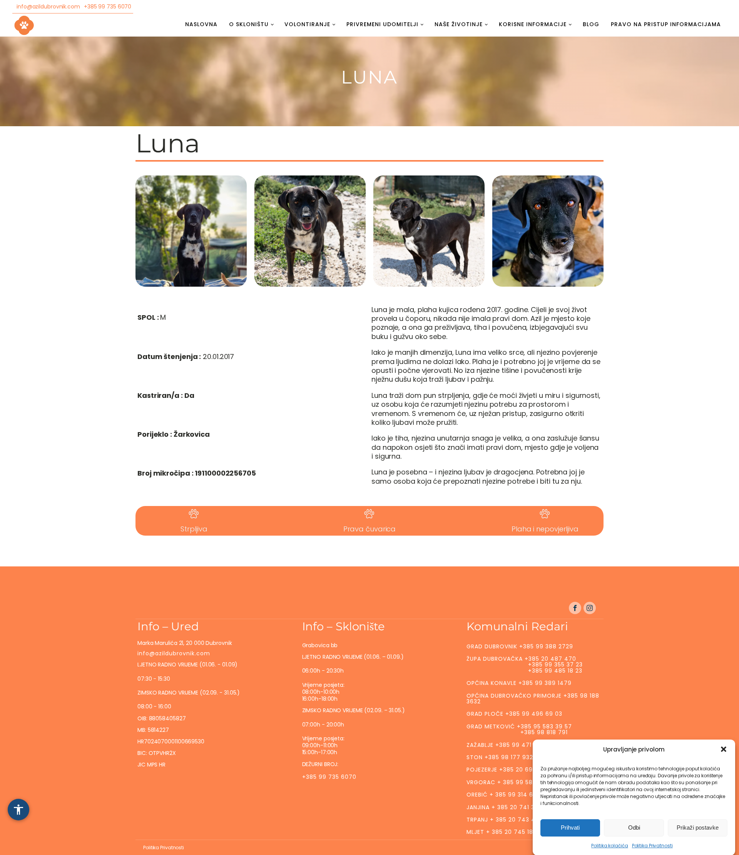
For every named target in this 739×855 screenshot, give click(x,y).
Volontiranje (307, 24)
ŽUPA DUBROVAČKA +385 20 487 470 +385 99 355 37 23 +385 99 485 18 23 (524, 665)
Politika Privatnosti (652, 845)
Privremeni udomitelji (382, 24)
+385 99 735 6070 (107, 6)
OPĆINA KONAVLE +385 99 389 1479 (519, 683)
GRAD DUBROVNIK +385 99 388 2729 (519, 646)
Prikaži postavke (698, 827)
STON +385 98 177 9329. (502, 757)
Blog (591, 24)
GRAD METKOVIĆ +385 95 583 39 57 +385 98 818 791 (519, 729)
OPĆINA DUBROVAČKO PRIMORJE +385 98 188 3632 (532, 698)
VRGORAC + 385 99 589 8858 (509, 782)
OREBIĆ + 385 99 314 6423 (505, 794)
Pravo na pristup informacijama (666, 24)
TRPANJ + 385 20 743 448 (504, 819)
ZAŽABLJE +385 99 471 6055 (507, 745)
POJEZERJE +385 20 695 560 (507, 769)
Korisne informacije (533, 24)
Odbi (634, 827)
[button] (723, 749)
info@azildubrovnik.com (48, 6)
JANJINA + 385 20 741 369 (504, 807)
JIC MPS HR (152, 764)
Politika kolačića (609, 845)
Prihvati (570, 827)
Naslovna (201, 24)
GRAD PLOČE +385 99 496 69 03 (514, 714)
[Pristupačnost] (18, 809)
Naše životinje (459, 24)
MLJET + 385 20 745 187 (501, 832)
